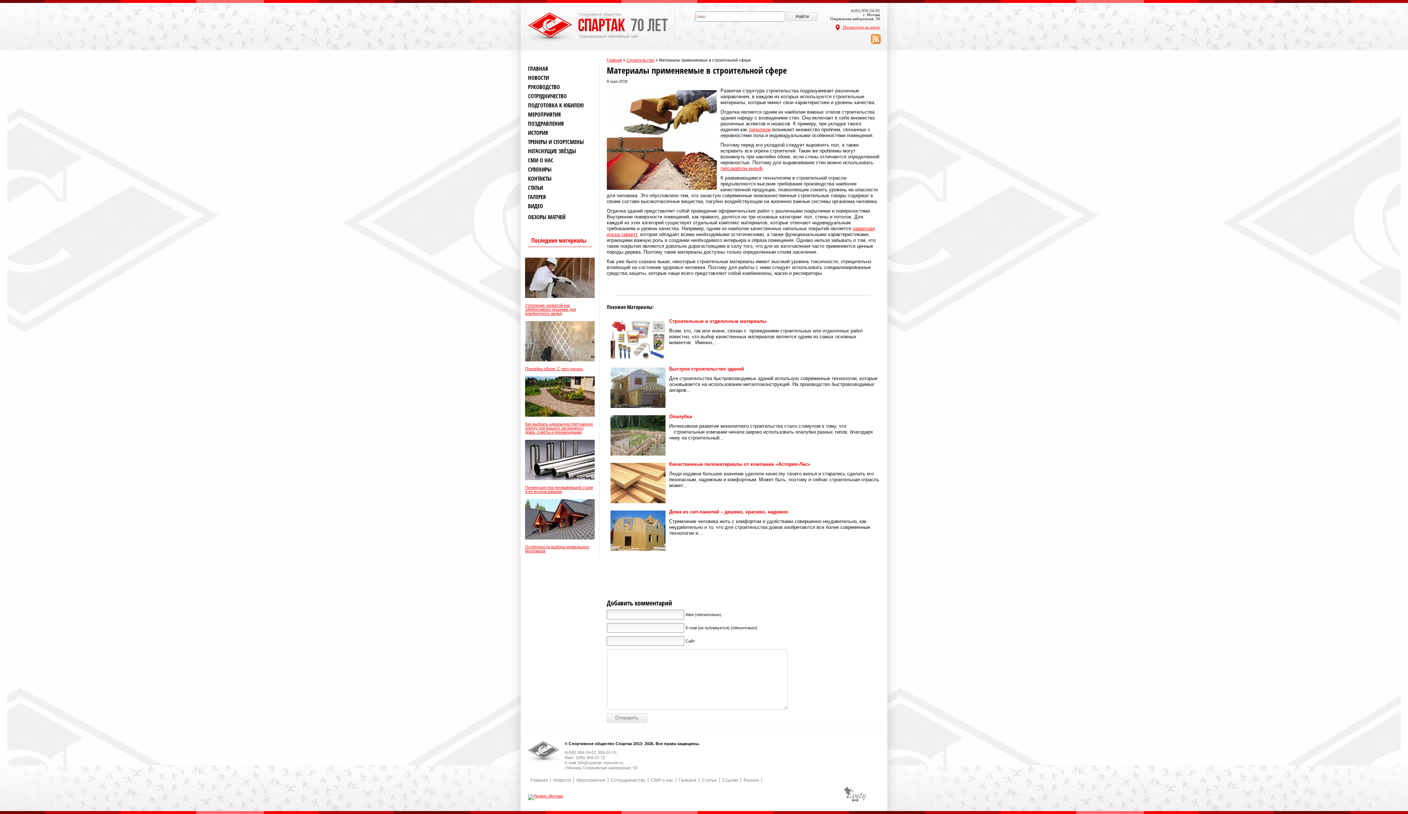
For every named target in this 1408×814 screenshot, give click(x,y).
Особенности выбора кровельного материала (557, 549)
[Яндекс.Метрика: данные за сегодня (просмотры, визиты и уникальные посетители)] (546, 797)
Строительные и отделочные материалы (717, 321)
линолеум (760, 129)
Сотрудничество (547, 96)
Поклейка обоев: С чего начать (554, 369)
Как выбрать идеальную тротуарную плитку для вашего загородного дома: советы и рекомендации (559, 428)
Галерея (537, 197)
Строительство (640, 60)
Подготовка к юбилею (556, 105)
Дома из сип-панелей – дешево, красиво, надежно (728, 512)
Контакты (539, 178)
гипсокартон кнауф (741, 168)
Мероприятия (544, 114)
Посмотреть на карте (861, 27)
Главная (614, 60)
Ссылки (730, 780)
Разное (751, 780)
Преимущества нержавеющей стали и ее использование (559, 490)
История (538, 133)
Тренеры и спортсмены (556, 142)
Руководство (544, 87)
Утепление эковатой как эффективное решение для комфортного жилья (550, 309)
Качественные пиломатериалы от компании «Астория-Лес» (739, 464)
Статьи (535, 188)
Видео (535, 206)
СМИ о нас (540, 160)
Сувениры (539, 169)
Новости (538, 78)
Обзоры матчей (546, 217)
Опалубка (680, 416)
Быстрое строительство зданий (706, 369)
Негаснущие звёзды (552, 151)
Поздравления (546, 123)
